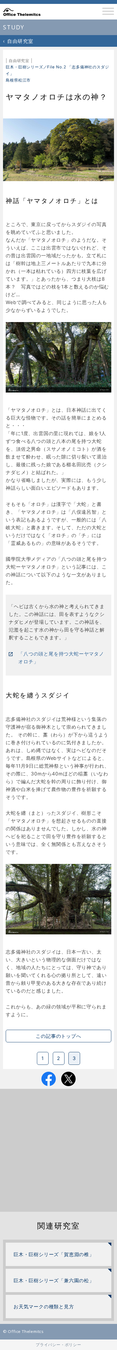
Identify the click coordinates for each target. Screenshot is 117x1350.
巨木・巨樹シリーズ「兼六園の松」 (54, 1280)
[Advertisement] (58, 1150)
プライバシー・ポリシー (58, 1344)
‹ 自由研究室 (18, 41)
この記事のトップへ (58, 1036)
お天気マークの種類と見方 (44, 1307)
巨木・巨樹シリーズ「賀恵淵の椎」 (54, 1254)
